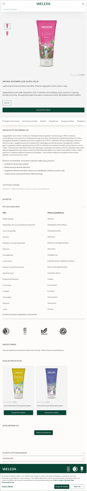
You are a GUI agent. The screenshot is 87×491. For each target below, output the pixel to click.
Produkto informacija (10, 121)
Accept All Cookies (61, 486)
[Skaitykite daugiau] (6, 331)
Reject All (77, 486)
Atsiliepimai (81, 121)
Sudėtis (43, 121)
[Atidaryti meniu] (83, 4)
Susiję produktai (67, 121)
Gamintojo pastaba (29, 121)
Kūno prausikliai (11, 9)
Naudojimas (53, 121)
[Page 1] (7, 26)
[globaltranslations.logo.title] (43, 4)
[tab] (7, 26)
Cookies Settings (7, 486)
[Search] (4, 4)
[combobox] (7, 103)
